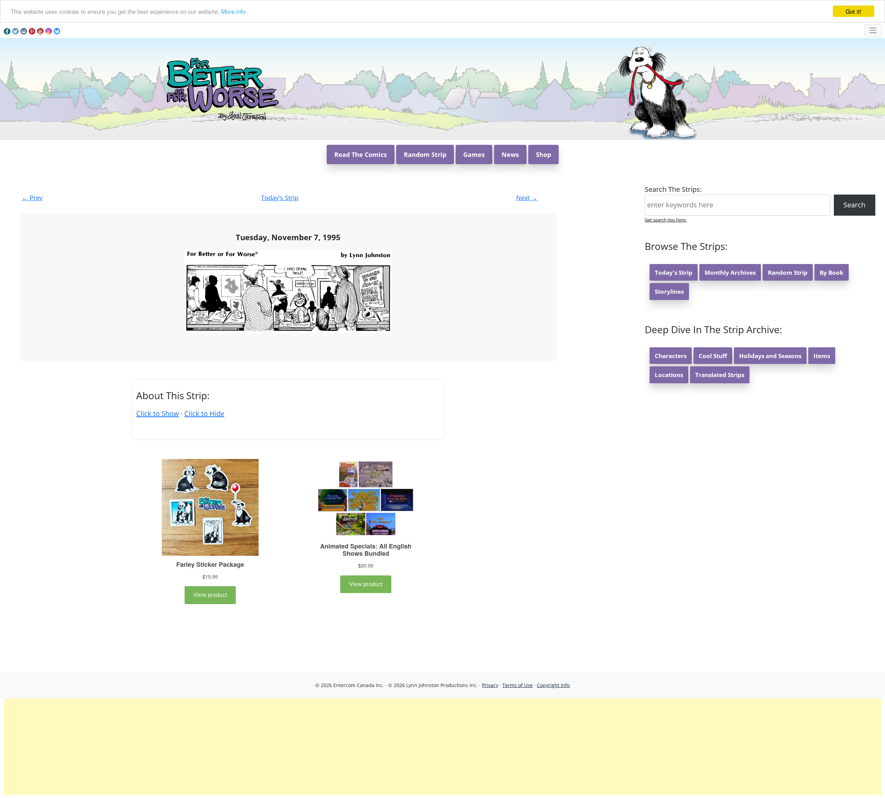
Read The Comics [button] (360, 154)
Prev (32, 198)
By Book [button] (832, 272)
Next (527, 198)
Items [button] (821, 356)
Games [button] (474, 154)
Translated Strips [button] (719, 375)
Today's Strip (279, 198)
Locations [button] (669, 375)
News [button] (510, 154)
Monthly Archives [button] (730, 272)
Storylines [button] (669, 291)
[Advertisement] (442, 746)
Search (854, 204)
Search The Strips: (673, 189)
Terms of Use (517, 685)
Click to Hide (204, 413)
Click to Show (157, 413)
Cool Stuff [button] (713, 356)
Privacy (490, 685)
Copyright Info (553, 685)
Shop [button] (543, 154)
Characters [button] (671, 356)
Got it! (853, 11)
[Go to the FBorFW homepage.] (221, 88)
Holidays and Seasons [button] (770, 356)
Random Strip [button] (425, 154)
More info (233, 11)
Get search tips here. (666, 220)
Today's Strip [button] (673, 272)
